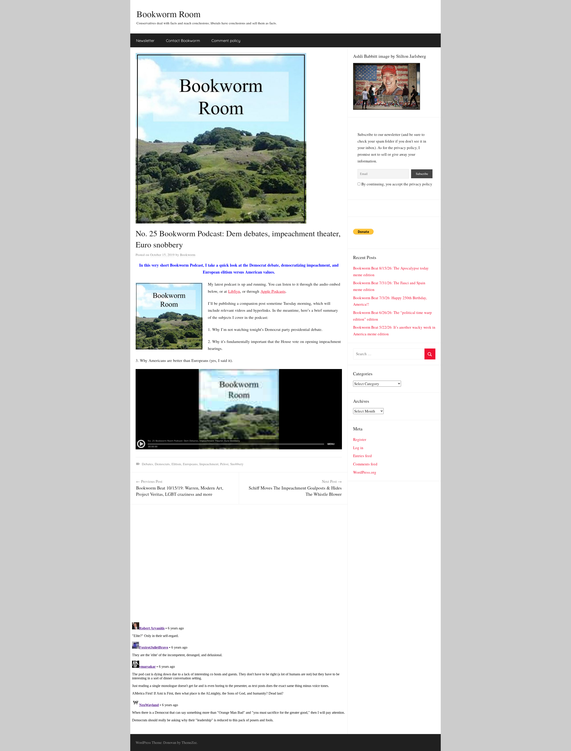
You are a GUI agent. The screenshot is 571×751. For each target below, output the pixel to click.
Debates (147, 464)
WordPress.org (364, 472)
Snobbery (237, 464)
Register (359, 439)
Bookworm (187, 254)
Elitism (176, 464)
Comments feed (365, 464)
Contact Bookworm (183, 40)
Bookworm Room (169, 14)
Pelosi (224, 464)
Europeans (190, 464)
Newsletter (145, 40)
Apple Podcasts (273, 291)
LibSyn (234, 291)
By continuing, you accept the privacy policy (396, 184)
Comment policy (225, 40)
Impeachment (208, 464)
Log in (358, 447)
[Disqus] (238, 560)
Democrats (162, 464)
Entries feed (362, 455)
